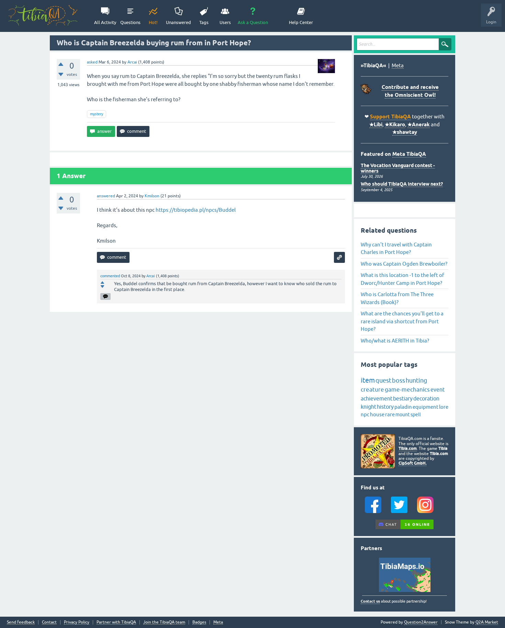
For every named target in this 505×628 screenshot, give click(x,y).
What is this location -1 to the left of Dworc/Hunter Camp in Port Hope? (402, 279)
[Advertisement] (201, 362)
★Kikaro (395, 124)
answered (106, 196)
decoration (426, 398)
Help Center (301, 22)
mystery (96, 114)
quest (383, 380)
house (377, 414)
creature (372, 389)
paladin (403, 407)
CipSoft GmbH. (413, 463)
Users (225, 22)
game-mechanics (407, 389)
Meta (398, 65)
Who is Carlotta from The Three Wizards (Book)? (397, 298)
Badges (199, 622)
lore (443, 407)
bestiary (403, 398)
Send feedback (21, 622)
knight (368, 407)
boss (398, 380)
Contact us (370, 601)
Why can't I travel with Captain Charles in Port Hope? (396, 248)
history (385, 407)
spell (416, 414)
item (368, 380)
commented (110, 276)
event (437, 389)
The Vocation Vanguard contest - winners (398, 168)
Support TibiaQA (390, 117)
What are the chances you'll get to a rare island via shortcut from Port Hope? (402, 321)
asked (92, 62)
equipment (425, 407)
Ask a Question (253, 22)
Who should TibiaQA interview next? (402, 184)
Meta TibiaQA (409, 154)
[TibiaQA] (42, 15)
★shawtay (404, 132)
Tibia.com (408, 448)
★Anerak (418, 124)
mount (402, 414)
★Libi (375, 124)
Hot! (153, 22)
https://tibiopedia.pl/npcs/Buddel (196, 210)
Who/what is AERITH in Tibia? (395, 341)
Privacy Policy (76, 622)
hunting (416, 380)
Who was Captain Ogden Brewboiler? (404, 264)
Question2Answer (421, 622)
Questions (130, 22)
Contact (49, 622)
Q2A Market (486, 622)
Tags (204, 22)
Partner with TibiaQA (116, 622)
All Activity (105, 22)
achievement (376, 398)
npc (365, 414)
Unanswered (178, 22)
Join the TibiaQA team (164, 622)
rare (390, 414)
